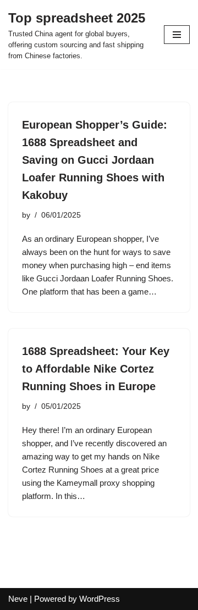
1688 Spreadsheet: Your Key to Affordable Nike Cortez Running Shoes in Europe (95, 368)
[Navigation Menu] (177, 34)
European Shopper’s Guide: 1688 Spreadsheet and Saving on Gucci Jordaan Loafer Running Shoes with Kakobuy (94, 160)
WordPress (99, 598)
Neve (18, 598)
